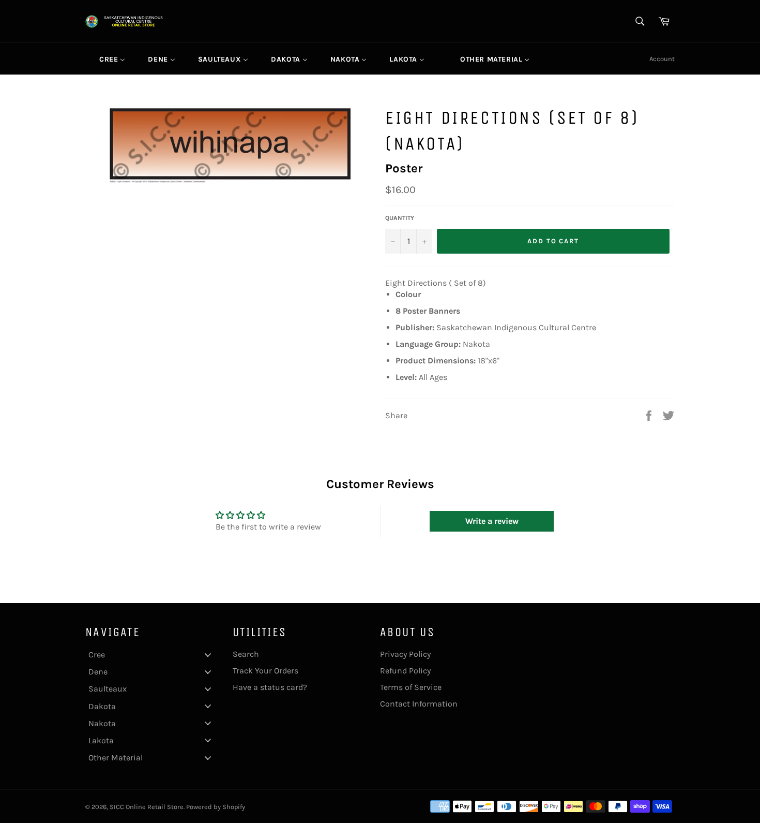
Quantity (399, 218)
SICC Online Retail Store (147, 807)
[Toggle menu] (208, 654)
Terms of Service (411, 687)
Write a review (492, 521)
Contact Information (419, 704)
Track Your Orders (265, 670)
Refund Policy (405, 670)
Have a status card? (270, 687)
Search (246, 654)
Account (662, 59)
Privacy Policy (405, 654)
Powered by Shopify (215, 807)
